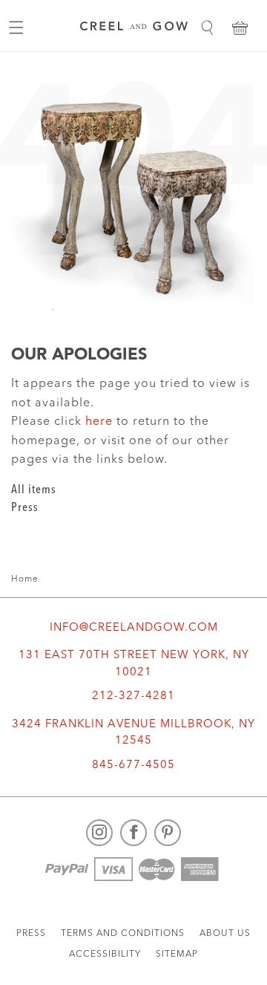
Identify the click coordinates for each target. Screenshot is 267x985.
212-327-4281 (133, 696)
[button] (207, 27)
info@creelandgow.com (134, 628)
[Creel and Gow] (134, 28)
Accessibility (105, 954)
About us (225, 933)
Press (25, 508)
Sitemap (177, 954)
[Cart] (239, 27)
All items (33, 490)
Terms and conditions (123, 933)
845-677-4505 (133, 765)
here (99, 422)
